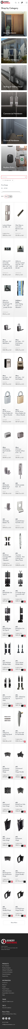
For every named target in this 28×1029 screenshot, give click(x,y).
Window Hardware (11, 60)
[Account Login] (18, 3)
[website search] (16, 3)
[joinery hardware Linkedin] (6, 1018)
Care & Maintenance (7, 991)
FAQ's (3, 995)
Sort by (6, 180)
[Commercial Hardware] (14, 104)
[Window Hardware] (14, 50)
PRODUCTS (5, 963)
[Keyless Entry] (14, 158)
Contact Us (4, 982)
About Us (4, 984)
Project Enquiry (5, 988)
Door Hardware (9, 33)
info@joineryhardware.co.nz (8, 1024)
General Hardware (11, 141)
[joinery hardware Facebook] (3, 1018)
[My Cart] (21, 3)
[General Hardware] (14, 131)
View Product (20, 213)
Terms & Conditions (6, 1007)
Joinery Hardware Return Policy (9, 1014)
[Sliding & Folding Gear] (14, 77)
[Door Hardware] (14, 23)
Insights (4, 986)
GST (2, 196)
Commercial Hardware (12, 114)
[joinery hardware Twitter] (9, 1018)
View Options (7, 213)
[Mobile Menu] (26, 2)
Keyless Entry (9, 167)
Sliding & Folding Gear (12, 87)
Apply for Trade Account (7, 1001)
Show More (14, 922)
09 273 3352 (5, 1022)
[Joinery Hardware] (5, 3)
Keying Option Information (8, 993)
